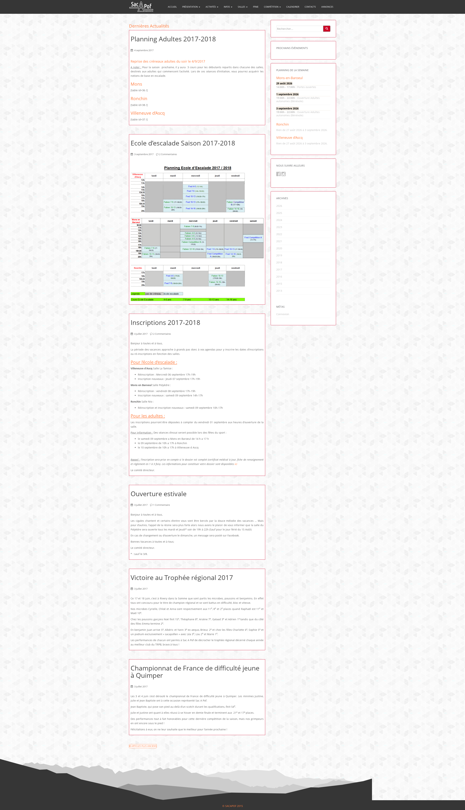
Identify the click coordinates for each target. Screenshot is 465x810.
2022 (279, 234)
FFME (255, 6)
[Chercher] (326, 29)
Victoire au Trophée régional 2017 (182, 577)
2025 (279, 213)
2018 (279, 262)
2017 (279, 269)
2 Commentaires (168, 154)
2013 (279, 290)
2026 (279, 206)
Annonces (327, 6)
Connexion (282, 314)
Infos (227, 6)
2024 (279, 220)
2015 (279, 283)
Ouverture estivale (159, 493)
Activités (211, 6)
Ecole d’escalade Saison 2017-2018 (183, 143)
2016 (279, 276)
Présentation (190, 6)
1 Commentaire (161, 504)
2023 (279, 227)
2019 (279, 255)
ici (236, 464)
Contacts (310, 6)
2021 (279, 241)
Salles (242, 6)
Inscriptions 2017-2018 (165, 322)
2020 (279, 248)
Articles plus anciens (144, 746)
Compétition (271, 6)
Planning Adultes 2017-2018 (173, 38)
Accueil (172, 6)
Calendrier (292, 6)
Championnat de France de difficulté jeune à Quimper (195, 672)
